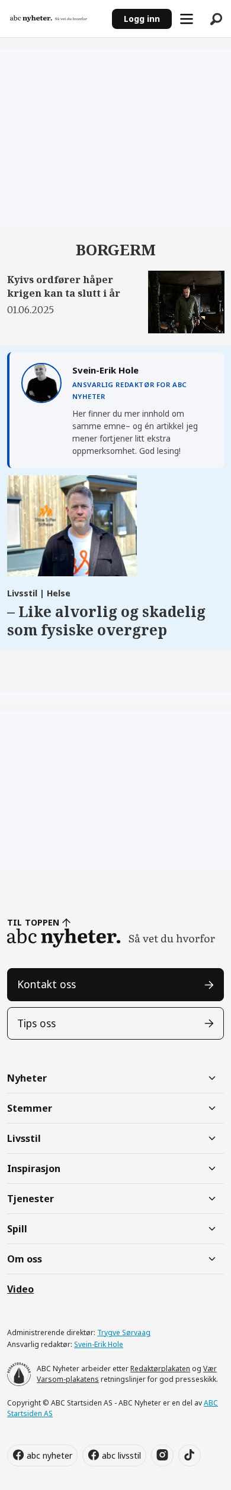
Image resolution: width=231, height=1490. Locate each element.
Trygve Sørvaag (123, 1332)
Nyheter (27, 1078)
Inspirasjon (33, 1168)
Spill (17, 1228)
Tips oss (36, 1023)
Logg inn (142, 18)
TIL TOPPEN (33, 922)
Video (20, 1289)
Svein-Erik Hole (98, 1344)
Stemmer (29, 1108)
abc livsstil (121, 1455)
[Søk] (216, 19)
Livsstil (24, 1138)
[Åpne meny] (186, 19)
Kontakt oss (46, 984)
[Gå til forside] (55, 19)
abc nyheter (49, 1455)
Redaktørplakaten (160, 1369)
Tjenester (30, 1198)
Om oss (24, 1258)
